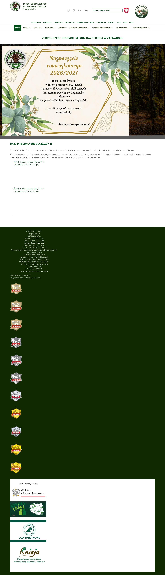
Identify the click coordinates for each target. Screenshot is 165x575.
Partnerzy (58, 22)
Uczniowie (49, 28)
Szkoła (25, 28)
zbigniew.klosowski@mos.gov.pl (36, 271)
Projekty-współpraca (78, 28)
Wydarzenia (36, 22)
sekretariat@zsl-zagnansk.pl (34, 243)
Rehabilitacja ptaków (85, 22)
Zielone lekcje (122, 28)
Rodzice (61, 28)
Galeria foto (70, 22)
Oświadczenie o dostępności (20, 275)
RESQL (131, 22)
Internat (36, 28)
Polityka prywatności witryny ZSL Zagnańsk (25, 278)
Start (17, 28)
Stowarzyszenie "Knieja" (101, 28)
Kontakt (111, 22)
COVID (119, 22)
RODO (125, 22)
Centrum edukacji (140, 28)
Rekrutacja (101, 22)
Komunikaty (47, 22)
